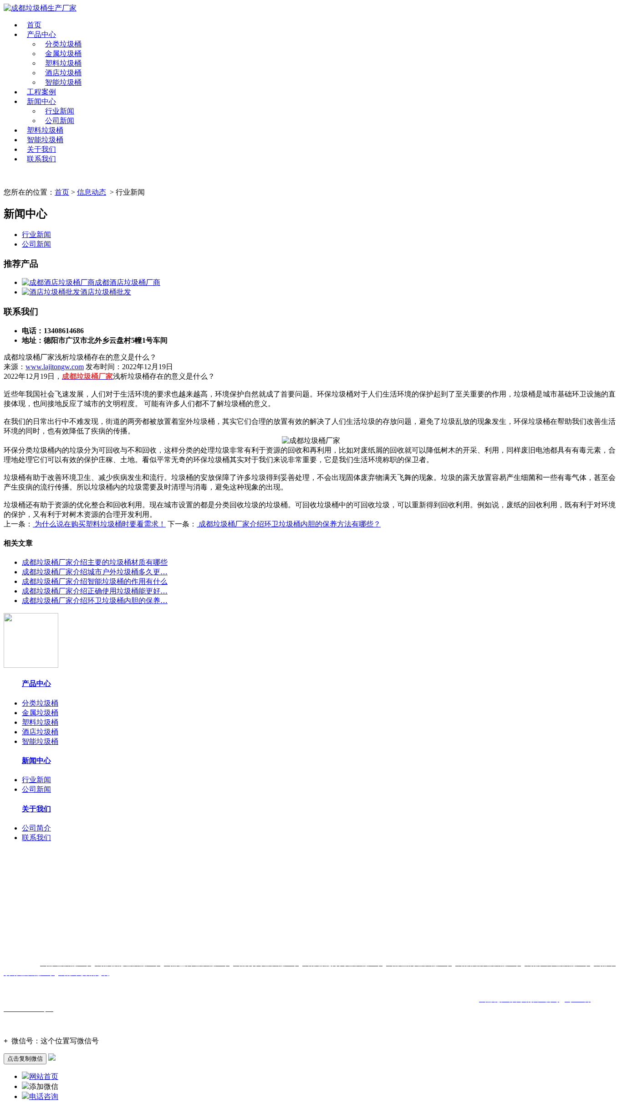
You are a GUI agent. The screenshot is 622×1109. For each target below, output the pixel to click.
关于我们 (41, 149)
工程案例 (41, 92)
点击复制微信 (25, 1058)
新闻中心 (41, 101)
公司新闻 (59, 120)
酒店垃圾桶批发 (105, 292)
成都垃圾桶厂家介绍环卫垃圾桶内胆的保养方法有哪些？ (289, 524)
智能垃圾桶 (63, 82)
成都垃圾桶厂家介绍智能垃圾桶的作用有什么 (95, 581)
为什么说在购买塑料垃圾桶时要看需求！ (99, 524)
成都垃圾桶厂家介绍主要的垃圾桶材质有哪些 (95, 562)
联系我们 (41, 159)
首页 (34, 25)
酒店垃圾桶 (63, 73)
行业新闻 (59, 111)
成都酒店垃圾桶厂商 (127, 282)
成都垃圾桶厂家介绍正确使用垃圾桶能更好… (95, 591)
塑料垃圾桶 (63, 63)
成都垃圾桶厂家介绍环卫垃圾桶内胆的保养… (95, 600)
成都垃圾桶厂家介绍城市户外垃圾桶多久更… (95, 572)
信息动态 (91, 192)
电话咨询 (43, 1096)
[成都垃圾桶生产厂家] (40, 8)
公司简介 (36, 828)
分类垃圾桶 (63, 44)
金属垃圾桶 (63, 53)
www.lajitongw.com (54, 367)
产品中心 (41, 34)
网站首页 (43, 1076)
